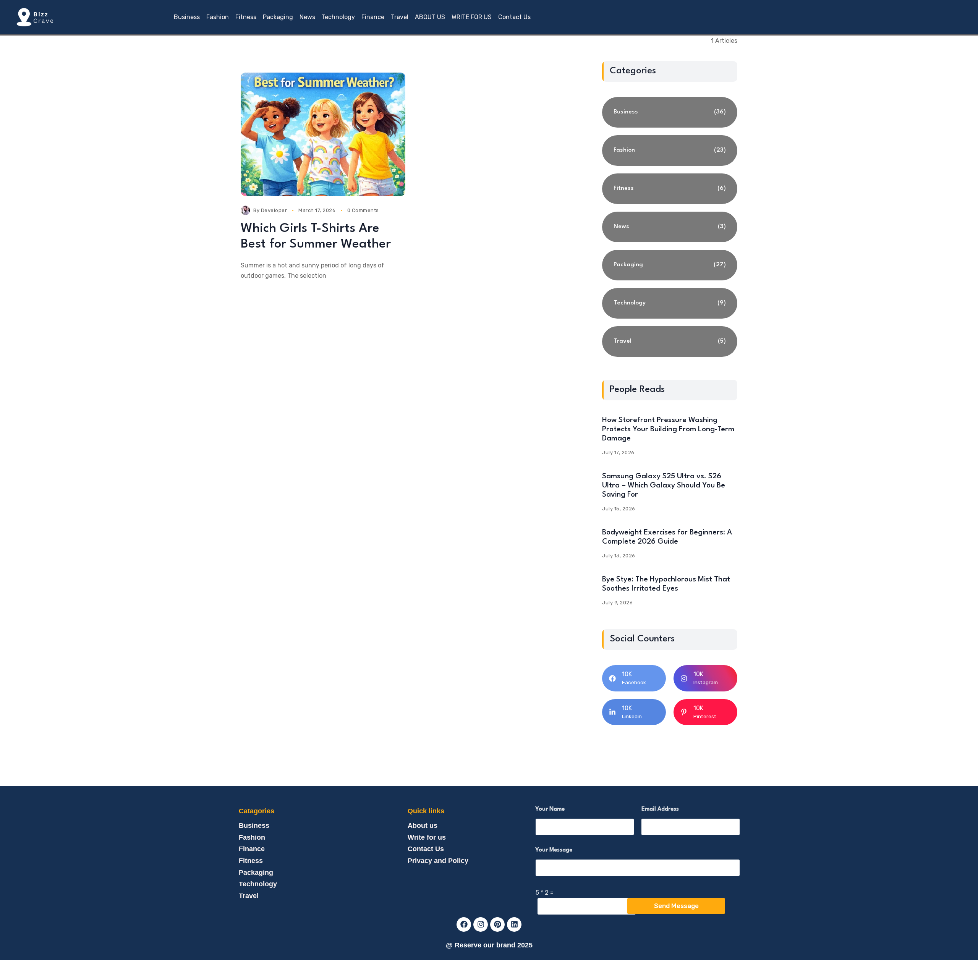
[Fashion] (669, 150)
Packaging (256, 872)
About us (422, 825)
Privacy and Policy (438, 860)
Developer (274, 210)
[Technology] (669, 303)
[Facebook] (464, 924)
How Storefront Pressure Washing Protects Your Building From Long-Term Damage (668, 429)
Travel (249, 896)
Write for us (427, 837)
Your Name (550, 809)
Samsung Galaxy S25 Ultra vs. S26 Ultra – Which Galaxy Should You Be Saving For (663, 486)
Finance (252, 849)
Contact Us (426, 849)
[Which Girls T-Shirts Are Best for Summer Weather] (323, 134)
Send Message (676, 906)
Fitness (251, 860)
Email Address (660, 809)
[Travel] (669, 341)
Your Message (554, 850)
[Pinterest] (497, 924)
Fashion (252, 837)
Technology (258, 884)
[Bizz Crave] (34, 17)
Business (254, 825)
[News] (669, 227)
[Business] (669, 112)
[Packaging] (669, 265)
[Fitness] (669, 188)
